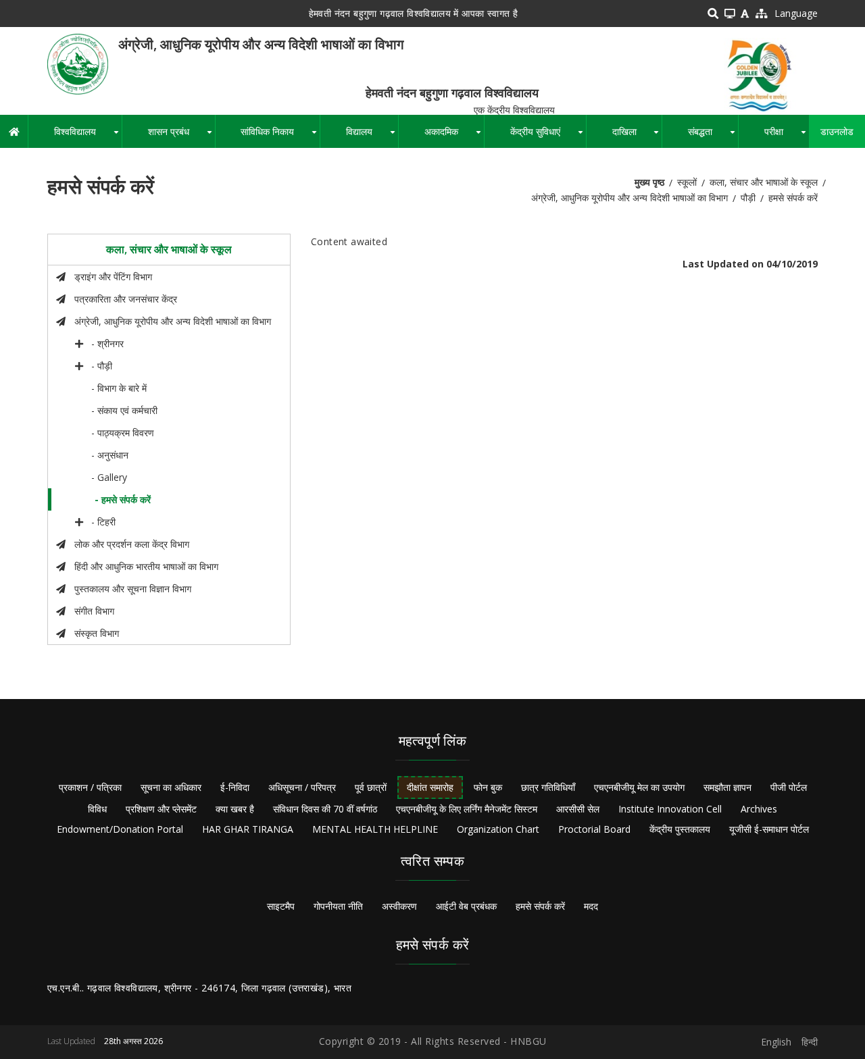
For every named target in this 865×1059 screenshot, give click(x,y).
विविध (97, 808)
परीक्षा (786, 136)
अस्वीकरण (399, 906)
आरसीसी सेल (577, 808)
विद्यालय (372, 136)
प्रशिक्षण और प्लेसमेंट (161, 808)
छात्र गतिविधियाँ (548, 787)
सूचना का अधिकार (171, 787)
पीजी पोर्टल (788, 787)
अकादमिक (454, 136)
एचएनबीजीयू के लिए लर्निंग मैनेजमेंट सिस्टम (466, 808)
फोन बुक (488, 787)
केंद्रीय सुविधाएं (548, 136)
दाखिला (637, 136)
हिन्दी (809, 1041)
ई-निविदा (234, 787)
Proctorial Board (594, 829)
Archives (759, 808)
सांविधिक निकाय (280, 136)
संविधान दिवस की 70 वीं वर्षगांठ (325, 808)
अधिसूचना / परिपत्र (302, 787)
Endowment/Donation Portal (120, 829)
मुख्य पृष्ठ (649, 182)
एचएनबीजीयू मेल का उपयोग (639, 787)
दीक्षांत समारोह (430, 787)
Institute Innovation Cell (670, 808)
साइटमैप (281, 906)
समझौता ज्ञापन (727, 787)
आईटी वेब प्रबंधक (466, 906)
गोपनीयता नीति (338, 906)
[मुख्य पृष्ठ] (77, 63)
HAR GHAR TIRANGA (247, 829)
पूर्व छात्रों (371, 787)
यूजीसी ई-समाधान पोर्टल (769, 829)
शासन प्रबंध (181, 136)
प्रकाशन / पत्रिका (90, 787)
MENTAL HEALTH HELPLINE (375, 829)
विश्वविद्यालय (88, 136)
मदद (591, 906)
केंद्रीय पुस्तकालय (679, 829)
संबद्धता (713, 136)
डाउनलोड (837, 131)
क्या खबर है (235, 808)
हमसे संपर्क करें (540, 906)
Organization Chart (498, 829)
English (776, 1041)
